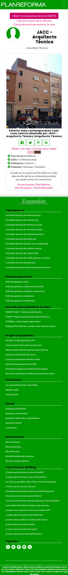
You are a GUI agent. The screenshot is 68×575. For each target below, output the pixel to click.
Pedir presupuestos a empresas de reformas (24, 286)
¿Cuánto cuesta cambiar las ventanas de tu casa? (26, 519)
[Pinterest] (38, 143)
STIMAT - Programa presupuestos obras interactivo (27, 316)
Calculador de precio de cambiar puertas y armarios (27, 258)
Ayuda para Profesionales (16, 413)
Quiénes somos (12, 389)
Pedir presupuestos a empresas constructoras (25, 291)
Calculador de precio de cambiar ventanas (23, 248)
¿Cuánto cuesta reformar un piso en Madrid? (24, 472)
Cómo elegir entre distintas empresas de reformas (27, 505)
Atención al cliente (13, 423)
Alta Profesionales (43, 188)
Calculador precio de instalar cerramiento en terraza (28, 267)
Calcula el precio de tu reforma (34, 20)
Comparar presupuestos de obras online (22, 359)
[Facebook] (22, 143)
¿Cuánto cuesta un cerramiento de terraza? (23, 534)
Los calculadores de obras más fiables (21, 385)
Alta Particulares (23, 188)
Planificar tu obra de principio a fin (20, 340)
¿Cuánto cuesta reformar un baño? (20, 524)
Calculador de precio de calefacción (20, 239)
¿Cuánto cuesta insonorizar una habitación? (24, 515)
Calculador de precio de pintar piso (20, 262)
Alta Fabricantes (12, 451)
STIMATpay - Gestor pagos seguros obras (23, 321)
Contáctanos (11, 427)
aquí (65, 571)
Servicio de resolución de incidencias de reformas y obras (30, 373)
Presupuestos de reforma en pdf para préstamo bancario (29, 491)
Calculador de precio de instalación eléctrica (24, 234)
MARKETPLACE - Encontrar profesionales (23, 312)
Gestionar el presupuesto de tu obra (20, 364)
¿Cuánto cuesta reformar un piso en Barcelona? (25, 477)
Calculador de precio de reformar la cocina (23, 224)
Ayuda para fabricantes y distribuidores (22, 418)
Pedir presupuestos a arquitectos (19, 296)
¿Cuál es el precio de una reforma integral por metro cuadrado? (32, 500)
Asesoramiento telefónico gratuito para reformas (26, 350)
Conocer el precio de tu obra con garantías (23, 345)
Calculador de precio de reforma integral (23, 215)
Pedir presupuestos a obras (17, 281)
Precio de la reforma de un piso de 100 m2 (23, 496)
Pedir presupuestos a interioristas (20, 300)
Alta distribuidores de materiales (19, 456)
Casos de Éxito (11, 394)
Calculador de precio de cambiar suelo (21, 253)
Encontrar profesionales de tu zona (20, 354)
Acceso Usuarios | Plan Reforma (33, 184)
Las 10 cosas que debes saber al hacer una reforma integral (30, 481)
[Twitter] (30, 143)
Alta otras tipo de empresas (17, 461)
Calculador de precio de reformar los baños (24, 229)
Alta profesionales (13, 447)
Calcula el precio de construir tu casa (34, 24)
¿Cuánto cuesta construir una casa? (20, 486)
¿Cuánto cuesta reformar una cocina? (21, 529)
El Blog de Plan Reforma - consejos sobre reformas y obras (30, 326)
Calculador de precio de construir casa (21, 220)
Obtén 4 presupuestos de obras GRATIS (34, 15)
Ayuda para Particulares (15, 408)
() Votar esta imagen (45, 148)
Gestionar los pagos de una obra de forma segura (26, 369)
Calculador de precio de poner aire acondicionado (26, 243)
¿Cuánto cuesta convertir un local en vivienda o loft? (27, 510)
